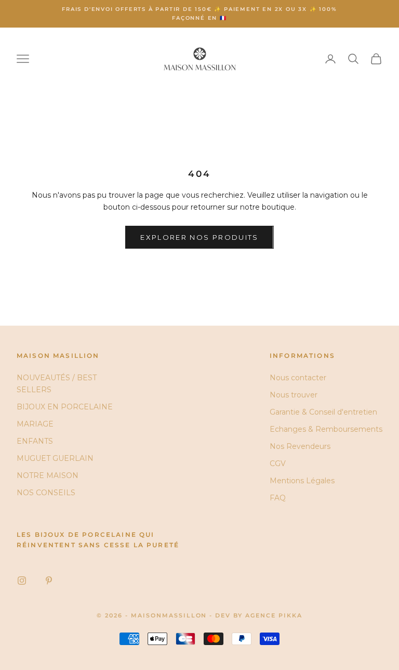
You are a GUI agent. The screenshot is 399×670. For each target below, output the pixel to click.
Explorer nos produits (199, 237)
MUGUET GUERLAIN (55, 458)
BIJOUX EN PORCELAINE (65, 406)
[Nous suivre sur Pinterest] (49, 580)
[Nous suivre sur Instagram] (22, 580)
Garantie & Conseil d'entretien (323, 412)
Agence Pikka (273, 615)
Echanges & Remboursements (326, 429)
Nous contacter (298, 377)
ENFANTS (35, 441)
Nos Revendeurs (300, 446)
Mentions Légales (302, 480)
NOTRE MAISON (47, 475)
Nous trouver (293, 395)
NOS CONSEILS (46, 492)
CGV (278, 463)
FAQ (278, 497)
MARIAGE (35, 424)
